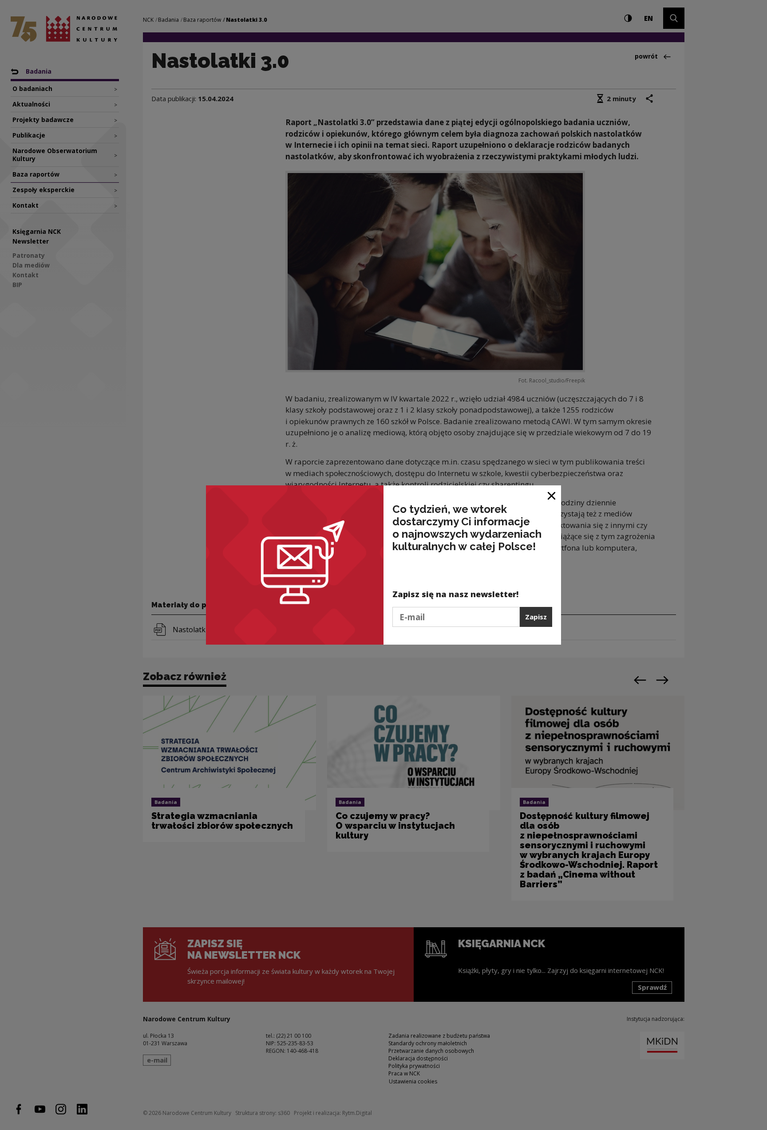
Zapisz (536, 616)
